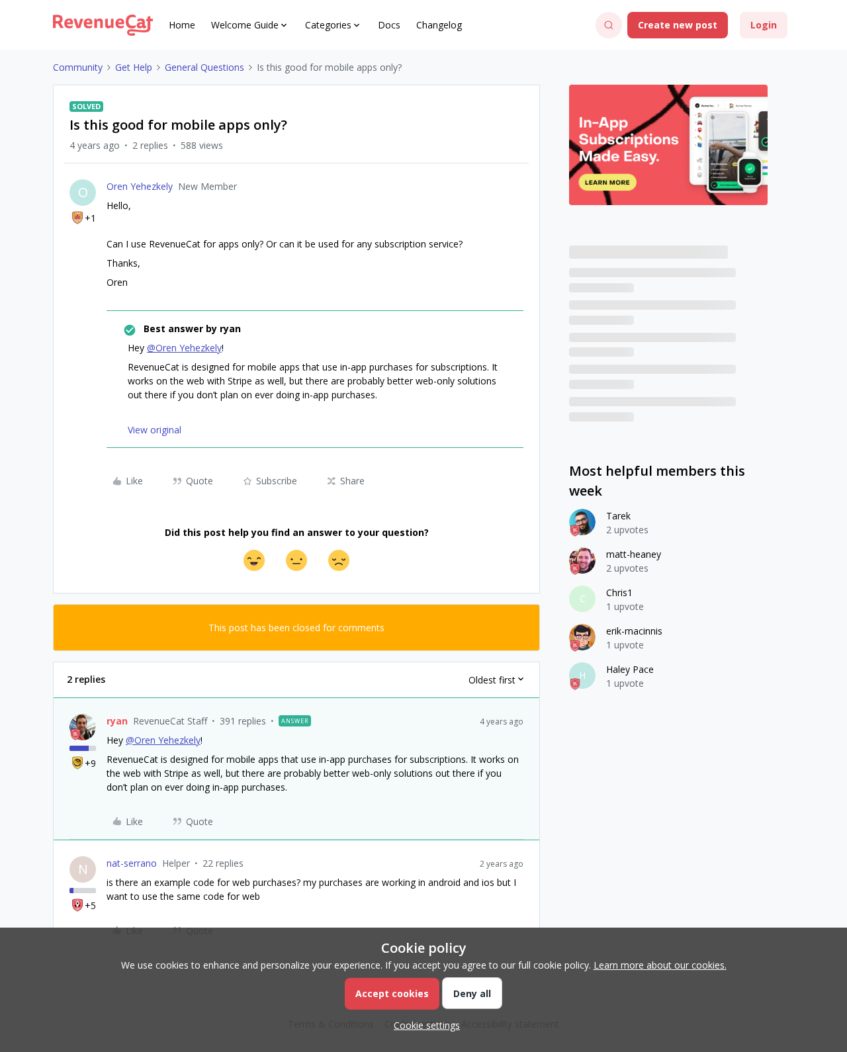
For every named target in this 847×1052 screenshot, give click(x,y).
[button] (677, 25)
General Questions (204, 67)
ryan (117, 721)
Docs (389, 25)
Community (78, 67)
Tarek (618, 515)
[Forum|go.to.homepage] (103, 25)
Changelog (439, 25)
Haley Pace (630, 669)
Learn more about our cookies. (660, 965)
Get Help (133, 67)
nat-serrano (132, 863)
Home (182, 25)
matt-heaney (633, 554)
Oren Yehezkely (140, 186)
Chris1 (619, 592)
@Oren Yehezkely (184, 347)
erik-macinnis (634, 631)
